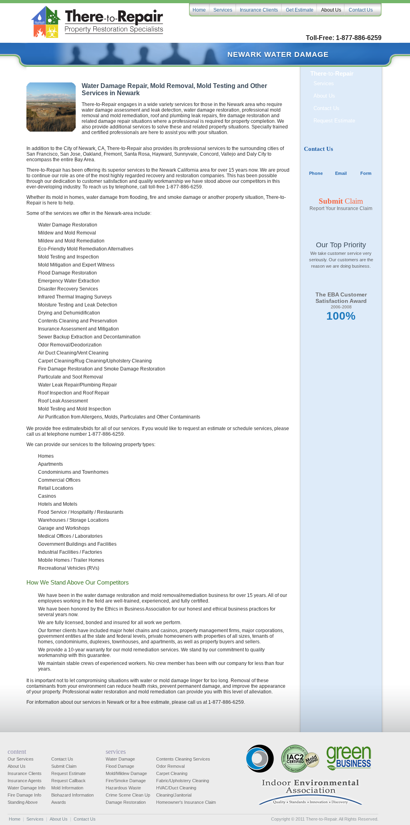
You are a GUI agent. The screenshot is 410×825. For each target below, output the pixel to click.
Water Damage (120, 759)
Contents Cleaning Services (183, 759)
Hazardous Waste (123, 787)
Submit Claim (63, 766)
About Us (324, 96)
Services (324, 83)
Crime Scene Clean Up (128, 795)
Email (341, 173)
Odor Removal (170, 766)
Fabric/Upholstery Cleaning (182, 780)
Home (14, 819)
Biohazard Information (72, 795)
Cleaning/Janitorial (173, 795)
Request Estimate (334, 121)
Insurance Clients (25, 773)
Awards (58, 802)
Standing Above (23, 802)
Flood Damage (120, 766)
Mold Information (67, 787)
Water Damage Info (26, 787)
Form (366, 173)
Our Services (21, 759)
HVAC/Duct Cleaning (176, 787)
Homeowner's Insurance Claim (186, 802)
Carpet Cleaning (171, 773)
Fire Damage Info (24, 795)
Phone (316, 173)
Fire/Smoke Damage (126, 780)
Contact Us (327, 108)
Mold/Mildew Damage (126, 773)
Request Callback (68, 780)
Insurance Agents (25, 780)
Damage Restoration (126, 802)
